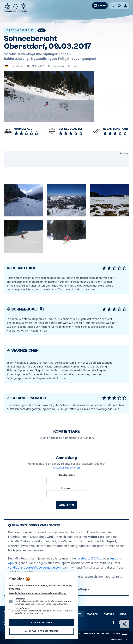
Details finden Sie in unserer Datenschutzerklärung (37, 593)
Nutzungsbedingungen (94, 633)
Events (109, 614)
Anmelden (66, 505)
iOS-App (96, 558)
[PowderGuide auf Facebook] (113, 622)
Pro (41, 30)
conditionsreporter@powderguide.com (35, 567)
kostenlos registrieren (66, 467)
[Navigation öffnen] (124, 634)
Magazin (92, 614)
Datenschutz (118, 639)
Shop (123, 614)
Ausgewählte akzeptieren (41, 631)
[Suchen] (119, 6)
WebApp (83, 558)
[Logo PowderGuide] (15, 7)
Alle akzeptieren (41, 622)
